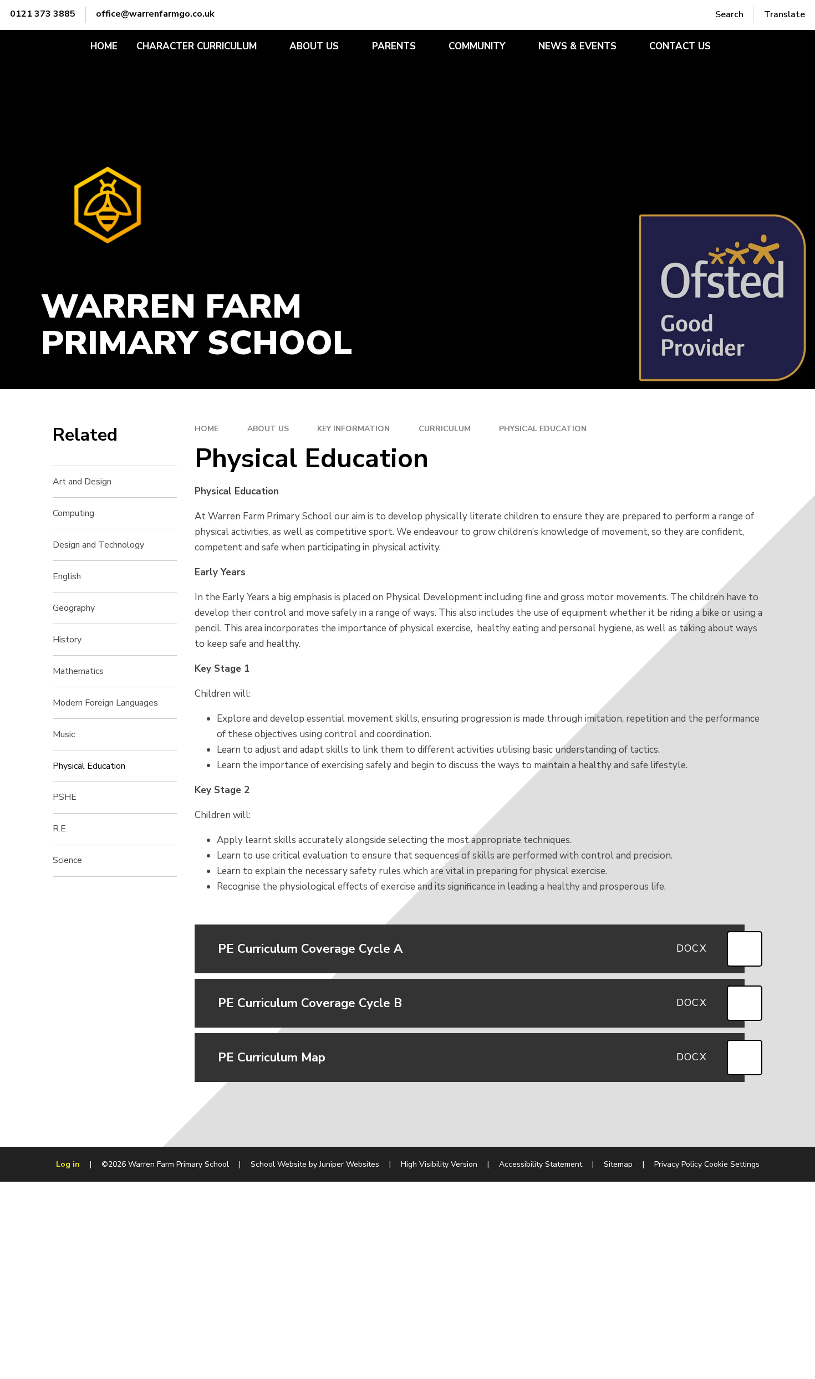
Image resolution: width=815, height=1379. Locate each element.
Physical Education (543, 428)
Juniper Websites (349, 1164)
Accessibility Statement (540, 1164)
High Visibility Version (439, 1164)
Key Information (353, 428)
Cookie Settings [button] (732, 1164)
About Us (268, 428)
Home (206, 428)
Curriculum (445, 428)
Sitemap (618, 1164)
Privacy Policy (678, 1164)
